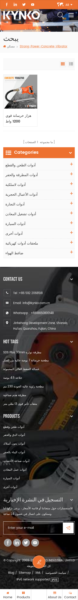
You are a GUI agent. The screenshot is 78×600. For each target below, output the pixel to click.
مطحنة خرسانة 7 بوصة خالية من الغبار (26, 360)
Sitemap (25, 573)
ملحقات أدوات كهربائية (21, 243)
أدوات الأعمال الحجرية (21, 194)
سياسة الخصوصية (55, 573)
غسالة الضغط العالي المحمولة (21, 369)
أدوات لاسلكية (15, 185)
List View (71, 64)
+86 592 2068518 (31, 293)
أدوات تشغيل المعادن (20, 214)
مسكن (11, 46)
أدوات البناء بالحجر (14, 452)
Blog (11, 573)
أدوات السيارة (15, 224)
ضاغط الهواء (14, 253)
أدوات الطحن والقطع (20, 165)
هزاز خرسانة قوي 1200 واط (18, 118)
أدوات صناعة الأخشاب (16, 461)
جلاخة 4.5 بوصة (12, 378)
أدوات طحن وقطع (13, 427)
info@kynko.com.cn (36, 303)
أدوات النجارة (14, 204)
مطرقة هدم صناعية (14, 395)
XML (38, 573)
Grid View (63, 64)
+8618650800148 (42, 313)
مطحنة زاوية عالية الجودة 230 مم (23, 386)
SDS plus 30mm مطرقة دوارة (22, 352)
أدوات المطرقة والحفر (21, 175)
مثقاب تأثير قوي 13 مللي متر (20, 404)
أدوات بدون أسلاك (14, 443)
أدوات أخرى (14, 233)
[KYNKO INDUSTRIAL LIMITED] (22, 15)
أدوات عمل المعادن (15, 470)
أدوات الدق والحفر (14, 435)
